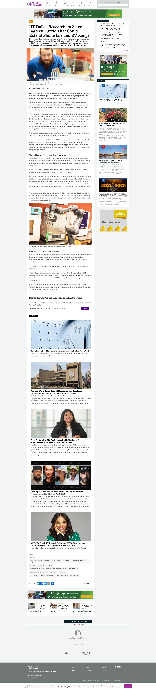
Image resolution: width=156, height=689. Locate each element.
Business (47, 5)
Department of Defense (45, 565)
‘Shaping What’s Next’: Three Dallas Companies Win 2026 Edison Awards (60, 608)
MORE (125, 50)
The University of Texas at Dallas (67, 575)
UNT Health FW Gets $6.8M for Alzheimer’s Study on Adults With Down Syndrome (36, 608)
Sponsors (112, 2)
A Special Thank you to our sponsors (78, 621)
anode (32, 557)
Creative (55, 5)
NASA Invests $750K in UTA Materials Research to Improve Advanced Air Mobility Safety (112, 40)
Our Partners (104, 670)
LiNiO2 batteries (35, 572)
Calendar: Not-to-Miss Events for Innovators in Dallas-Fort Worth (60, 351)
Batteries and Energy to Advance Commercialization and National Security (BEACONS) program (57, 561)
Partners (119, 2)
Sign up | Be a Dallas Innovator (90, 680)
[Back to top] (148, 677)
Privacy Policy (117, 680)
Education (64, 5)
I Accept (127, 686)
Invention (82, 5)
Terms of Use (106, 680)
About (106, 2)
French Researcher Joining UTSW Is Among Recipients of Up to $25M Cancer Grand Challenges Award (112, 34)
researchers (62, 572)
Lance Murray (35, 88)
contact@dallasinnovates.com (35, 675)
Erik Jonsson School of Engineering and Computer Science (48, 568)
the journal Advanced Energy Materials (42, 575)
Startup (90, 5)
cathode (32, 565)
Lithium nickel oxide (49, 572)
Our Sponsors (104, 667)
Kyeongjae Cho (74, 568)
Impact (73, 5)
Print (87, 583)
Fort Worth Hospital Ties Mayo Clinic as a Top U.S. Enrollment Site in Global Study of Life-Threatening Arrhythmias (113, 46)
